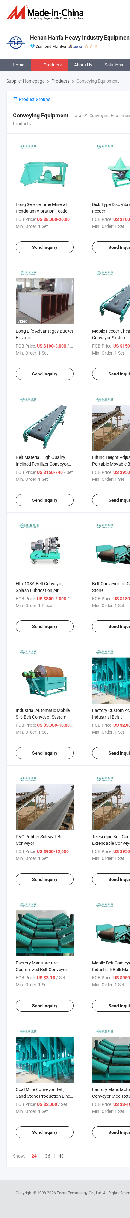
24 (34, 1155)
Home (18, 65)
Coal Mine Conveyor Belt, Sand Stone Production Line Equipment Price (43, 1096)
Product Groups (34, 99)
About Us (83, 65)
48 (61, 1156)
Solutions (114, 65)
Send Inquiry (44, 247)
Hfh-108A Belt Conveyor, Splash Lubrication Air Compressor (39, 590)
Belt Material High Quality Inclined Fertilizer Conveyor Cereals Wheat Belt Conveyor (44, 464)
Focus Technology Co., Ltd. (80, 1192)
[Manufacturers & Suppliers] (46, 12)
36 (47, 1156)
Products (53, 65)
